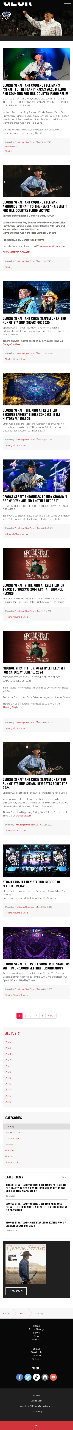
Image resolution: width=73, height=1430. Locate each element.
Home (36, 1325)
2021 (8, 1066)
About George (36, 1329)
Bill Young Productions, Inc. (41, 1406)
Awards (9, 1144)
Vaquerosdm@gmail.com (51, 246)
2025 (8, 1042)
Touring (8, 151)
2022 (8, 1060)
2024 (8, 1048)
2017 (8, 1089)
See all (64, 1177)
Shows (36, 1348)
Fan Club (10, 1150)
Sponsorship (12, 1162)
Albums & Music (20, 359)
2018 (8, 1083)
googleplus (36, 1377)
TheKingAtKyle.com (13, 707)
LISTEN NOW (14, 1291)
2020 (8, 1072)
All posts (12, 1033)
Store (37, 1336)
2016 (8, 1095)
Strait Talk (36, 1352)
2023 (8, 1054)
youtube (53, 1377)
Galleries (36, 1359)
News (36, 1332)
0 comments (10, 146)
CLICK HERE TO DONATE (16, 252)
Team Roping (12, 1138)
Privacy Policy (36, 1411)
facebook (19, 1377)
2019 (8, 1077)
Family (8, 1156)
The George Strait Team (25, 142)
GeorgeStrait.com (12, 344)
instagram (45, 1377)
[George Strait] (17, 4)
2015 (8, 1101)
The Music (36, 1355)
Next (50, 1015)
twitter (28, 1377)
